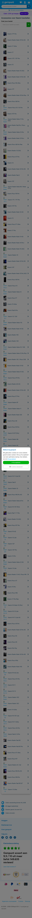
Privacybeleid (12, 459)
